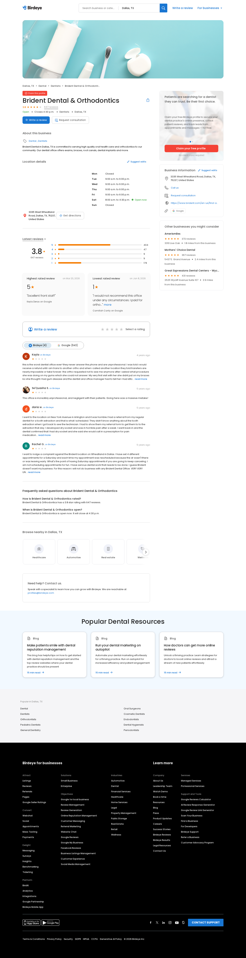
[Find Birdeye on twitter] (157, 922)
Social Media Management (75, 864)
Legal (114, 807)
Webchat (28, 815)
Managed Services (191, 780)
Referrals (27, 791)
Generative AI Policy (111, 939)
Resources (159, 802)
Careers (157, 823)
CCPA (94, 939)
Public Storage (119, 818)
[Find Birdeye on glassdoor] (183, 922)
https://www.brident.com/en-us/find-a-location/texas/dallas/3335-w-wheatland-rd (194, 203)
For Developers (189, 826)
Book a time (159, 796)
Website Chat (69, 831)
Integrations (29, 896)
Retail (114, 829)
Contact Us (159, 850)
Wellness (116, 834)
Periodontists (131, 730)
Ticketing (28, 872)
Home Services (119, 802)
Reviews (27, 786)
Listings (27, 780)
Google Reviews (70, 837)
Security (68, 939)
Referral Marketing (71, 826)
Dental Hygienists (134, 724)
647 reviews (51, 107)
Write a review (182, 8)
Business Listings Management (78, 853)
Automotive (118, 780)
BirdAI (26, 885)
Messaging (29, 850)
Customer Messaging (73, 821)
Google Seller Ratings (34, 802)
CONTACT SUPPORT (206, 922)
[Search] (163, 8)
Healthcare (117, 796)
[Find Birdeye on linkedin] (163, 922)
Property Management (123, 813)
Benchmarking (31, 866)
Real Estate (117, 823)
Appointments (31, 826)
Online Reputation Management (79, 815)
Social (26, 821)
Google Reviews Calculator (196, 799)
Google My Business (72, 842)
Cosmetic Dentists (134, 714)
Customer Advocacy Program (197, 842)
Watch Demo (160, 791)
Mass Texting (30, 831)
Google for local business (75, 799)
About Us (158, 780)
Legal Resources (162, 845)
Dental (42, 86)
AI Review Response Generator (198, 804)
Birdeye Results (161, 840)
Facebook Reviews (71, 848)
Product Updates (162, 818)
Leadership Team (162, 786)
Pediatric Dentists (30, 724)
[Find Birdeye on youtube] (177, 922)
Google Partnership (33, 901)
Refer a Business (190, 837)
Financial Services (121, 791)
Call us (175, 187)
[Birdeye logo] (33, 8)
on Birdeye (45, 354)
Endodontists (131, 719)
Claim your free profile (191, 148)
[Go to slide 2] (192, 141)
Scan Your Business (191, 815)
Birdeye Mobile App (33, 907)
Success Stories (162, 829)
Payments (28, 837)
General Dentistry (30, 730)
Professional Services (192, 786)
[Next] (145, 552)
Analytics (28, 890)
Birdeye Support (190, 831)
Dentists (56, 86)
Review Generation (71, 810)
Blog (155, 807)
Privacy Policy (54, 939)
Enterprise (66, 786)
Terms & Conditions (34, 939)
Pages (26, 796)
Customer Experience (73, 858)
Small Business (69, 780)
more (107, 305)
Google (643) (69, 345)
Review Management (72, 804)
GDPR (78, 939)
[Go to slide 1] (190, 141)
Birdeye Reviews (162, 834)
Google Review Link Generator (197, 810)
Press (156, 813)
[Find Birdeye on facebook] (150, 922)
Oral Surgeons (132, 708)
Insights (27, 861)
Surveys (27, 855)
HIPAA (86, 939)
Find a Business (189, 821)
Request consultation (72, 120)
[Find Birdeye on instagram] (170, 922)
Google (180, 210)
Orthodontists (28, 719)
